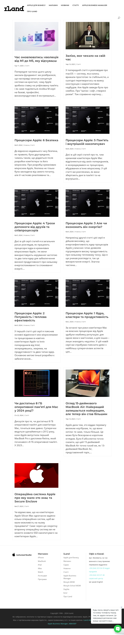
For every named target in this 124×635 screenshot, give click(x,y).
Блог (65, 593)
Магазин (53, 5)
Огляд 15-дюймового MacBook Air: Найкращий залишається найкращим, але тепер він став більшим (86, 409)
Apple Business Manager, (58, 623)
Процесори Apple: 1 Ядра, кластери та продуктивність (87, 315)
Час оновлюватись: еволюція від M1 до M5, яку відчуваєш (36, 59)
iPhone (41, 557)
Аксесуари (42, 575)
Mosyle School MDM (72, 585)
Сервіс (66, 565)
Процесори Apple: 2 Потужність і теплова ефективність (30, 317)
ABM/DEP (72, 623)
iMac (40, 568)
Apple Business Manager (94, 5)
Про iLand (32, 12)
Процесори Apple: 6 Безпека (36, 140)
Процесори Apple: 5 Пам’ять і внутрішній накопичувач (87, 142)
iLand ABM (87, 620)
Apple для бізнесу (36, 5)
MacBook (42, 561)
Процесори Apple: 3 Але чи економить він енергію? (86, 225)
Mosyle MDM (69, 582)
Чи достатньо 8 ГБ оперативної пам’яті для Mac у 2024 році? (36, 407)
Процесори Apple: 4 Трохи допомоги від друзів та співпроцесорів (35, 227)
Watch (40, 572)
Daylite (66, 589)
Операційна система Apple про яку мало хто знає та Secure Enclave (35, 498)
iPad (40, 565)
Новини (65, 5)
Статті (75, 5)
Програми (42, 579)
